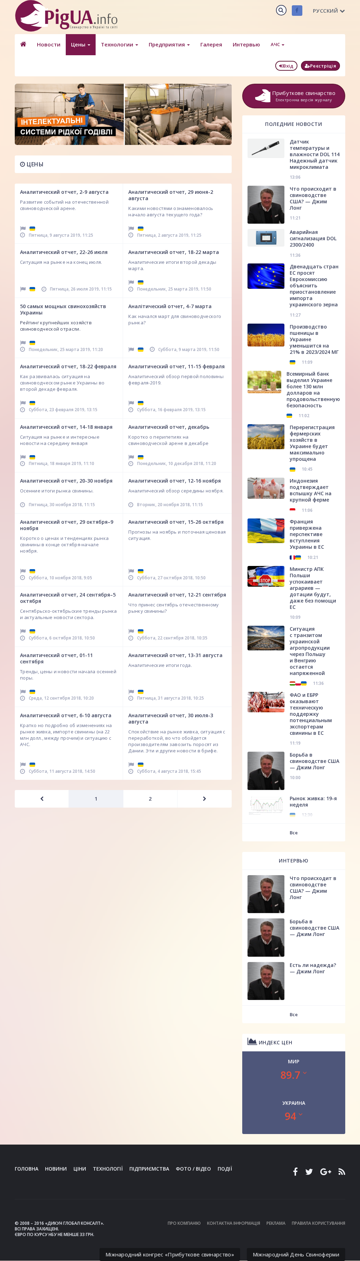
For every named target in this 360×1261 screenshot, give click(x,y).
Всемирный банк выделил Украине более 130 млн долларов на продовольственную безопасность (313, 389)
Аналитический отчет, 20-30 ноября (66, 480)
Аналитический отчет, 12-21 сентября (177, 594)
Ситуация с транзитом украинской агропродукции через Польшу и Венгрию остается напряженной (310, 650)
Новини (56, 1168)
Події (225, 1168)
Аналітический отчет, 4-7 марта (170, 306)
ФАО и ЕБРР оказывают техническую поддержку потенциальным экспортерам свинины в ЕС (311, 714)
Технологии (118, 44)
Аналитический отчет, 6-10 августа (65, 715)
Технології (108, 1168)
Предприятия (167, 44)
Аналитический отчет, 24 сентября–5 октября (68, 597)
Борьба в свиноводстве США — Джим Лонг (314, 761)
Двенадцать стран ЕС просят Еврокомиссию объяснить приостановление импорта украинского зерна (314, 285)
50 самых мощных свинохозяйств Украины (63, 309)
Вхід (288, 66)
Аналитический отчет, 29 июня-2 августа (170, 195)
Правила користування (318, 1223)
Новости (48, 44)
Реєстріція (323, 66)
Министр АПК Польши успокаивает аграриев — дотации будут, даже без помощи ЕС (313, 588)
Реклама (275, 1223)
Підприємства (149, 1168)
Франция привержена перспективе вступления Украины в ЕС (307, 534)
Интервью (246, 44)
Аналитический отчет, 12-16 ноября (174, 480)
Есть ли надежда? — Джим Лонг (313, 968)
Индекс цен (274, 1042)
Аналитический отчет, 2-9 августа (64, 192)
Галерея (211, 44)
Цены (79, 44)
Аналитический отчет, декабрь (168, 426)
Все (294, 832)
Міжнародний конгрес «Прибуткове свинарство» (169, 1254)
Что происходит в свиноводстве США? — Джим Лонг (313, 198)
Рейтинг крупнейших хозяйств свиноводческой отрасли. (56, 325)
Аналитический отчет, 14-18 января (66, 426)
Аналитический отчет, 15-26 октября (176, 521)
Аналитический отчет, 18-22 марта (173, 252)
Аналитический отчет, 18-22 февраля (68, 366)
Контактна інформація (233, 1223)
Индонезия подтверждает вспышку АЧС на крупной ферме (311, 490)
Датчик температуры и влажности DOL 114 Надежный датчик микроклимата (315, 154)
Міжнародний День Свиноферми (296, 1254)
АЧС (276, 44)
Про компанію (184, 1223)
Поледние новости (293, 124)
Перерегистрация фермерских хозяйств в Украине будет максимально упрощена (312, 443)
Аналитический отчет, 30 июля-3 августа (170, 718)
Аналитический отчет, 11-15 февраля (176, 366)
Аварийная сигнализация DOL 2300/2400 (313, 238)
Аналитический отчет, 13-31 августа (175, 655)
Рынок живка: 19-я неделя (313, 801)
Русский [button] (325, 10)
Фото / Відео (193, 1168)
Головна (26, 1168)
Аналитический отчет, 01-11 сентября (56, 658)
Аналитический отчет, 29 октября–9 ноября (66, 524)
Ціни (79, 1168)
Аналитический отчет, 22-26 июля (64, 252)
